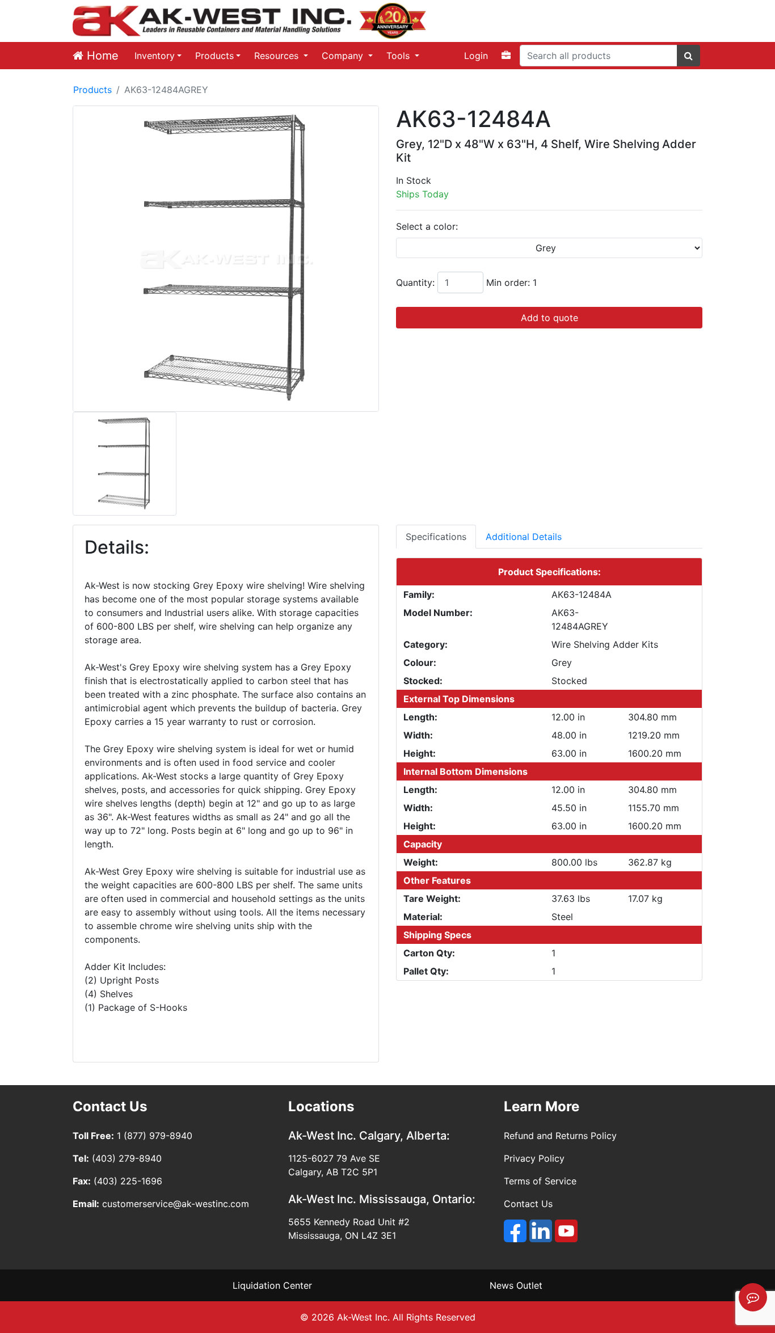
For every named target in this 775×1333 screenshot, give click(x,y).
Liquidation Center (272, 1285)
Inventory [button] (154, 55)
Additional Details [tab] (524, 536)
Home (101, 55)
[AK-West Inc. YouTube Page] (566, 1231)
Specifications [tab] (436, 536)
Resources (277, 55)
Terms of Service (540, 1181)
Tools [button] (399, 55)
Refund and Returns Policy (560, 1135)
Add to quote (549, 317)
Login (476, 55)
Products (214, 55)
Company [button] (344, 55)
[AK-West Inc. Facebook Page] (515, 1231)
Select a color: (427, 226)
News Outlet (516, 1285)
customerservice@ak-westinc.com (175, 1203)
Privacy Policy (534, 1158)
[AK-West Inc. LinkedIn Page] (540, 1231)
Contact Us (528, 1203)
